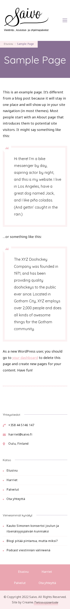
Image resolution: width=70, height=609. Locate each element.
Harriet (12, 480)
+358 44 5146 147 (21, 425)
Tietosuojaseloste (46, 602)
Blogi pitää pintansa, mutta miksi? (32, 541)
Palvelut (13, 489)
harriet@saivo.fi (20, 434)
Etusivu (12, 470)
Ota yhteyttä (16, 499)
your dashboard (25, 357)
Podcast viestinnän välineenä (28, 550)
